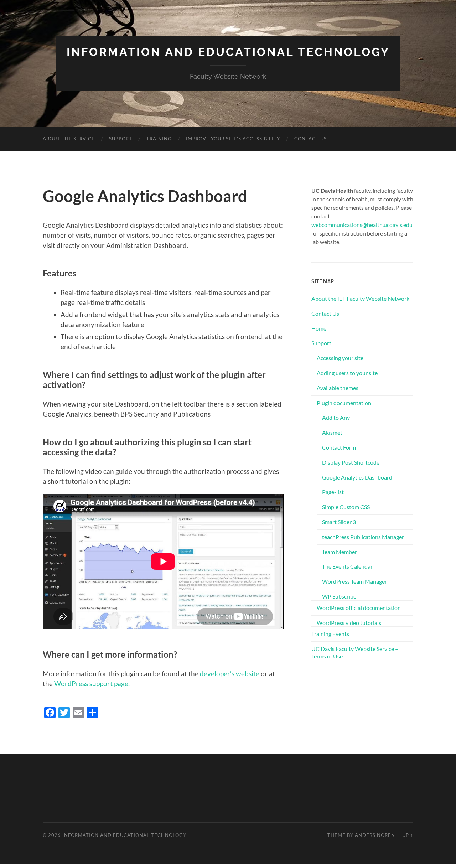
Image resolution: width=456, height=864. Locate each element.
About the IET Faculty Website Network (360, 298)
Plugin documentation (344, 402)
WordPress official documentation (359, 607)
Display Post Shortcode (350, 462)
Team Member (339, 551)
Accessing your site (340, 358)
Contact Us (310, 138)
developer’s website (229, 673)
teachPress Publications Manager (363, 536)
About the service (69, 138)
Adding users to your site (347, 372)
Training (159, 138)
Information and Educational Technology (228, 51)
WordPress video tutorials (349, 622)
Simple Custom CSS (346, 506)
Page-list (333, 491)
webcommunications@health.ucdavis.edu (362, 224)
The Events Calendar (347, 566)
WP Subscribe (339, 596)
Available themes (337, 387)
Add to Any (336, 417)
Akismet (332, 432)
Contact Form (339, 447)
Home (318, 328)
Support (120, 138)
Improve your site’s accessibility (233, 138)
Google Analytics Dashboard (357, 477)
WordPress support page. (92, 683)
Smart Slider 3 (339, 521)
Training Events (330, 633)
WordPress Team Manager (354, 581)
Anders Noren (375, 835)
